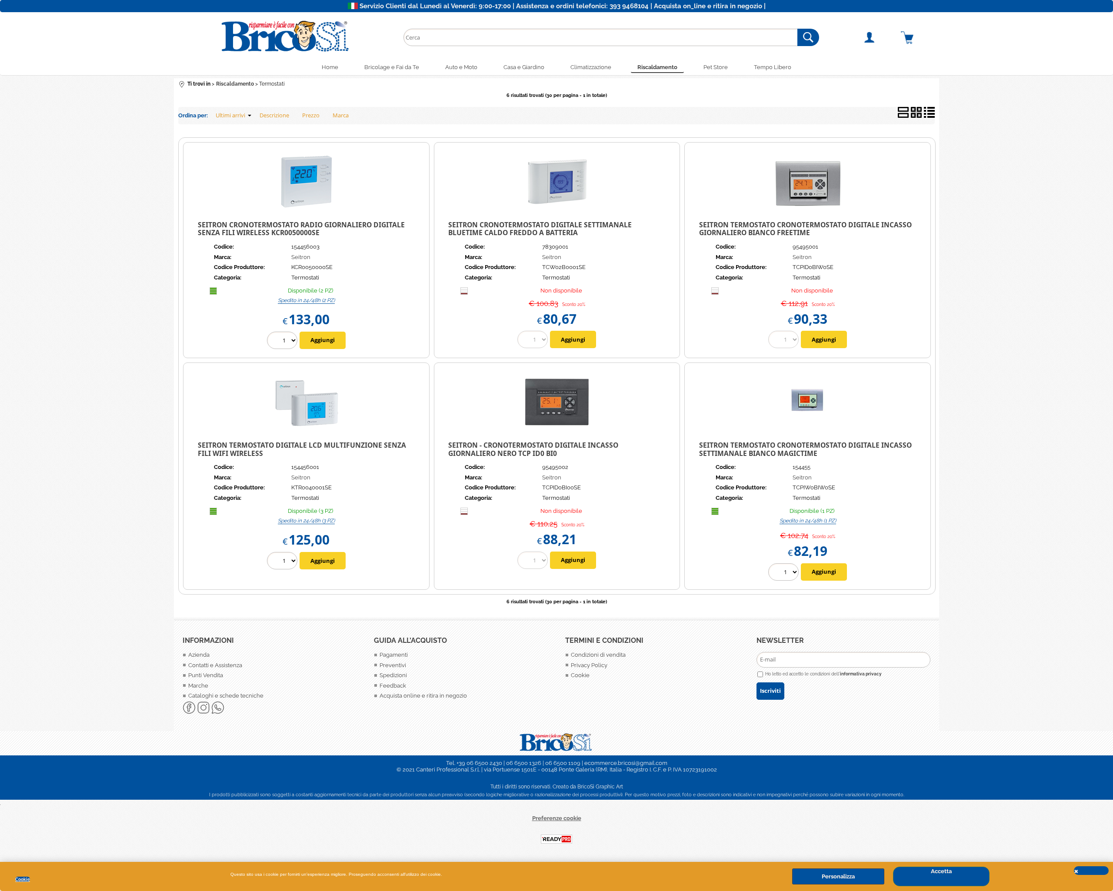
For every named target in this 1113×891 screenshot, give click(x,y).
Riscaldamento (657, 67)
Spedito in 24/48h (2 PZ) (306, 300)
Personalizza (838, 876)
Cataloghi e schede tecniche (225, 695)
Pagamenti (394, 655)
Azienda (199, 655)
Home (330, 67)
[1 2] (283, 341)
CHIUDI (1091, 870)
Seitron (300, 257)
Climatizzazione (590, 67)
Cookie (22, 879)
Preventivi (393, 665)
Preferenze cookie (556, 818)
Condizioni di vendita (598, 655)
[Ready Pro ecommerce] (556, 839)
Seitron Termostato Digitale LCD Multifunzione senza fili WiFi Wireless (302, 449)
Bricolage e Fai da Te (391, 67)
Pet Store (715, 67)
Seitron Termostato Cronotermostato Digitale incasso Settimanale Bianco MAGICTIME (805, 449)
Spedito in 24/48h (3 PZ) (306, 521)
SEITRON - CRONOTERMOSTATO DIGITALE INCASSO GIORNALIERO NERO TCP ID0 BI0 (533, 449)
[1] (784, 573)
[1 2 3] (283, 562)
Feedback (393, 685)
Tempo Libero (772, 67)
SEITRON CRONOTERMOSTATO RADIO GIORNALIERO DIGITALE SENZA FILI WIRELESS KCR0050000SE (301, 229)
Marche (198, 685)
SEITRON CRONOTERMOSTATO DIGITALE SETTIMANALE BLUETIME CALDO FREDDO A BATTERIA (540, 229)
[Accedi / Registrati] (879, 37)
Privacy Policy (589, 665)
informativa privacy (861, 673)
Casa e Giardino (523, 67)
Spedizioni (393, 675)
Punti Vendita (205, 675)
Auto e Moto (461, 67)
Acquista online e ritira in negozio (423, 695)
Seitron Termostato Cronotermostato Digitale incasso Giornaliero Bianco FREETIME (805, 229)
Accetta (941, 871)
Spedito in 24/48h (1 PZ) (808, 521)
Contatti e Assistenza (215, 665)
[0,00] (918, 37)
